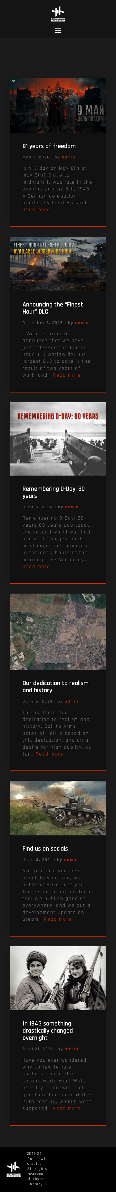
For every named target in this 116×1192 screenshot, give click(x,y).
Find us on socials (45, 848)
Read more (36, 210)
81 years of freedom (49, 146)
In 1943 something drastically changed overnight (48, 1030)
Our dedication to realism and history (56, 686)
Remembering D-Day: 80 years (54, 492)
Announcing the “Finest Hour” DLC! (53, 308)
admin (69, 157)
